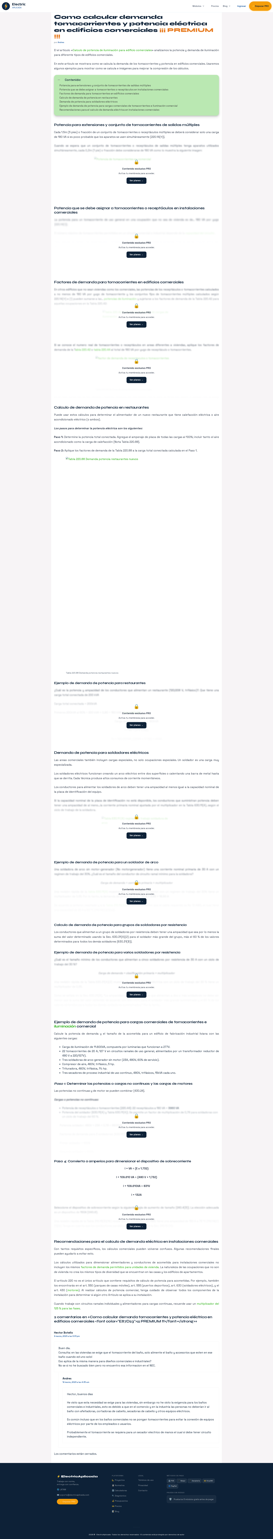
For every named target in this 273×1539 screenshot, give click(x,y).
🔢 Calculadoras (119, 1490)
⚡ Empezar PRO (260, 6)
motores (72, 1290)
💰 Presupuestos (120, 1501)
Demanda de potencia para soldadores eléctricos (88, 101)
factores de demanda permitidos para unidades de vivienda (120, 1267)
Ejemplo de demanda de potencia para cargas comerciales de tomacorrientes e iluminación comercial (118, 105)
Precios (215, 6)
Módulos (197, 6)
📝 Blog (115, 1511)
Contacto (142, 1490)
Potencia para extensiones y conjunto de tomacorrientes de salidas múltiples (105, 85)
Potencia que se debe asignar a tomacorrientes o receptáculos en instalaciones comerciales (113, 89)
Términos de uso (146, 1480)
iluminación (65, 1026)
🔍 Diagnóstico (119, 1496)
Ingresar (241, 6)
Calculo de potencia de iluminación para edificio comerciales (112, 50)
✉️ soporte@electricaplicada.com (73, 1495)
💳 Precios (117, 1506)
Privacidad (143, 1485)
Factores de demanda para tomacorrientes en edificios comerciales (99, 93)
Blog (225, 6)
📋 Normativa (118, 1485)
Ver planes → (136, 180)
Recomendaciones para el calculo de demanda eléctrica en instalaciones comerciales (109, 109)
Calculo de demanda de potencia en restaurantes (88, 97)
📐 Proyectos (118, 1480)
